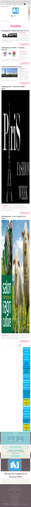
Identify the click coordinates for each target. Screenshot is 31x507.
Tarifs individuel (20, 441)
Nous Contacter (15, 447)
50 (17, 345)
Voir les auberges (26, 377)
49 (14, 345)
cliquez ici (21, 4)
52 (22, 345)
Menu (14, 16)
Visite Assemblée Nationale (12, 67)
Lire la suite (24, 44)
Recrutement (15, 456)
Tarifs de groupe (11, 441)
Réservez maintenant (26, 402)
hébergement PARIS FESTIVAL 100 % (15, 31)
